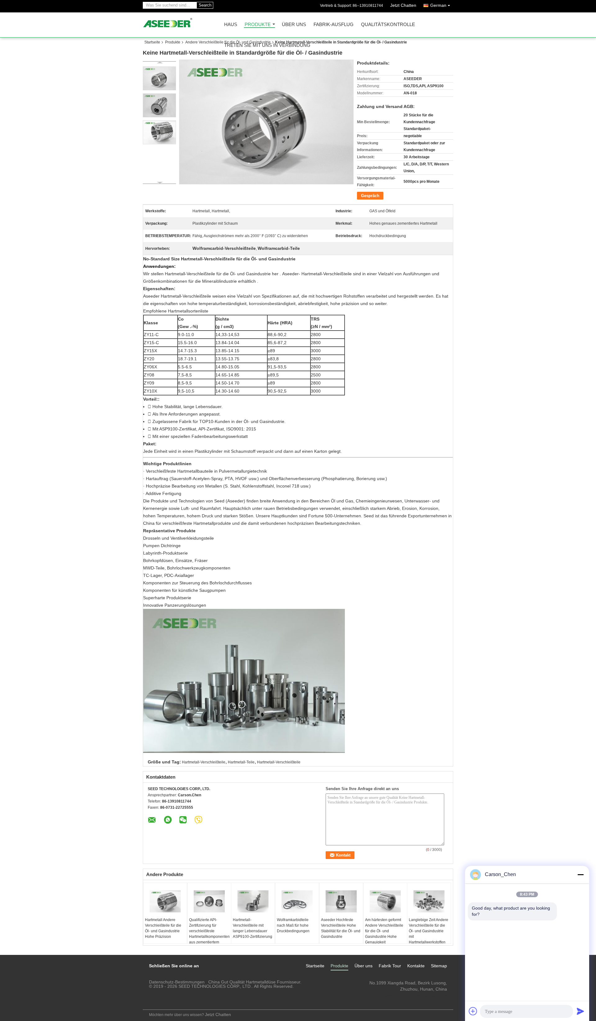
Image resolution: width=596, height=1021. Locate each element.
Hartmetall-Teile (241, 762)
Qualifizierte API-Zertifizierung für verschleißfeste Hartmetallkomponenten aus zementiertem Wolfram (209, 934)
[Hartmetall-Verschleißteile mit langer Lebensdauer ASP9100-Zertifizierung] (253, 901)
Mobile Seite (159, 1001)
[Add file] (473, 1011)
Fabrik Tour (390, 965)
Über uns (294, 24)
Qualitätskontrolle (388, 24)
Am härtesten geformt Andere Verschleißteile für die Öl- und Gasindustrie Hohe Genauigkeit (384, 931)
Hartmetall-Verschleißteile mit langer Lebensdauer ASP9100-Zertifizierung (252, 928)
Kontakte (416, 965)
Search (205, 5)
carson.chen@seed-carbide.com (415, 995)
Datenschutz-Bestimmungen (177, 981)
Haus (230, 24)
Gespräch (370, 195)
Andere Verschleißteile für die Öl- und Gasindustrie (228, 42)
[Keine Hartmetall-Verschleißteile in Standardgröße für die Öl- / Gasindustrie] (159, 78)
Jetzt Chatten (403, 5)
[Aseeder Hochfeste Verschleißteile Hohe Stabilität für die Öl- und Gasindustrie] (341, 901)
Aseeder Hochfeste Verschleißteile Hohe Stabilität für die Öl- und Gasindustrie (340, 928)
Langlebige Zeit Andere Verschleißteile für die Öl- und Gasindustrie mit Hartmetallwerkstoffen (428, 931)
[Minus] (580, 874)
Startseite (152, 42)
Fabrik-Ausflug (334, 24)
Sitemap (439, 965)
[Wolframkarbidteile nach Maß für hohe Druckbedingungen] (297, 901)
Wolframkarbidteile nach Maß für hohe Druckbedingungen (293, 925)
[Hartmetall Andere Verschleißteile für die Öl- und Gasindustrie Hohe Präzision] (165, 901)
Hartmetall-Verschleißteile (203, 762)
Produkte (258, 24)
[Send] (580, 1011)
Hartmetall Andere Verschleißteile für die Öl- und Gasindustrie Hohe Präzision (163, 928)
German (438, 5)
